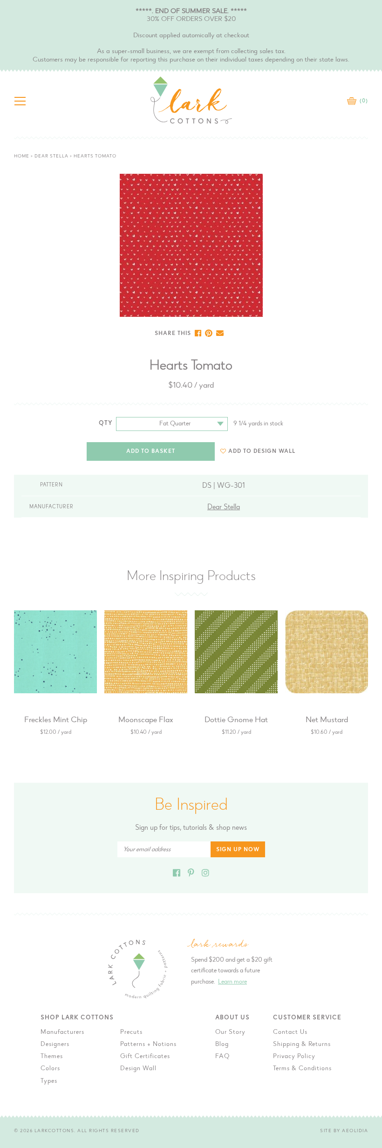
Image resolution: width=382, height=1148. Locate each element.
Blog (222, 1044)
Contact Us (290, 1032)
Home (21, 156)
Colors (50, 1069)
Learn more (232, 982)
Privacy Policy (294, 1056)
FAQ (222, 1056)
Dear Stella (51, 156)
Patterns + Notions (148, 1044)
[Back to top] (367, 900)
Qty (106, 423)
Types (49, 1081)
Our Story (230, 1032)
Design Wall (138, 1069)
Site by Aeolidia (344, 1131)
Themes (52, 1056)
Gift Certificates (145, 1056)
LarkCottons (54, 1131)
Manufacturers (62, 1032)
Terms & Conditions (302, 1069)
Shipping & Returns (302, 1044)
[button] (257, 451)
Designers (55, 1044)
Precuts (131, 1032)
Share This (173, 333)
